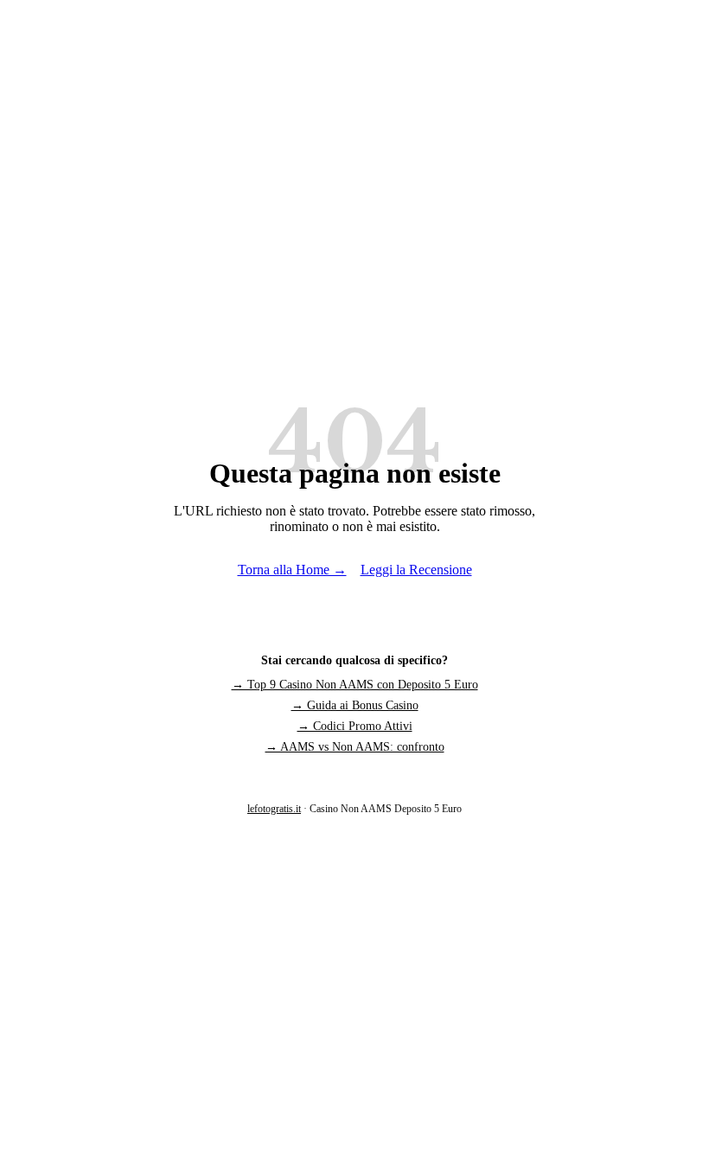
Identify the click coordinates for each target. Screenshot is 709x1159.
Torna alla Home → (292, 569)
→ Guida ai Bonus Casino (354, 705)
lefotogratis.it (274, 809)
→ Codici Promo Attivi (354, 726)
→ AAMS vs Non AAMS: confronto (354, 746)
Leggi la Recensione (416, 569)
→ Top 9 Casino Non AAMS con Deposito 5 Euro (355, 684)
